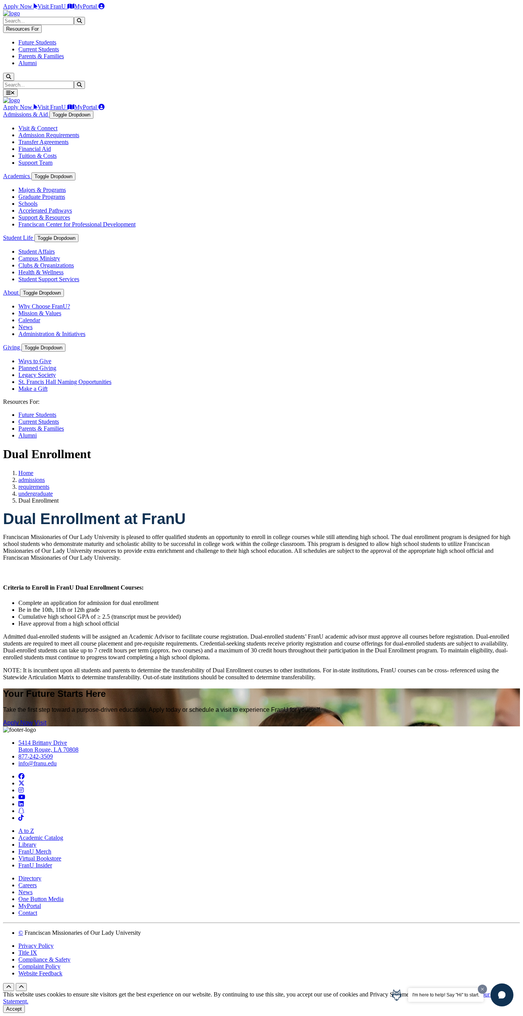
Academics (17, 176)
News (25, 327)
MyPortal (86, 6)
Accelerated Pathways (45, 210)
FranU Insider (35, 865)
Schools (28, 203)
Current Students (38, 49)
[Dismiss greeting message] (482, 989)
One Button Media (41, 899)
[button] (501, 994)
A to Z (26, 831)
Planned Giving (37, 368)
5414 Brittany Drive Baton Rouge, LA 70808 (48, 746)
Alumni (27, 63)
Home (25, 473)
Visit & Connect (37, 128)
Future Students (37, 42)
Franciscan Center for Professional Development (77, 224)
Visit (40, 722)
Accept (14, 1009)
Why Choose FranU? (44, 306)
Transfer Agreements (43, 142)
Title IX (27, 952)
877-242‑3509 (35, 756)
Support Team (35, 162)
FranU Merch (34, 851)
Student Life (18, 237)
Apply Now (18, 6)
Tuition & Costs (37, 155)
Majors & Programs (42, 190)
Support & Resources (44, 217)
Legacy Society (37, 375)
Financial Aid (34, 149)
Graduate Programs (41, 196)
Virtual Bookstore (39, 858)
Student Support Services (48, 279)
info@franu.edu (37, 763)
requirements (33, 486)
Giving (12, 347)
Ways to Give (34, 361)
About (11, 292)
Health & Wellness (41, 272)
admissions (31, 480)
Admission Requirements (48, 135)
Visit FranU (52, 6)
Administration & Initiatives (51, 334)
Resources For (22, 29)
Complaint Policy (39, 966)
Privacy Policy (36, 945)
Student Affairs (36, 251)
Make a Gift (32, 388)
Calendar (29, 320)
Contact (27, 912)
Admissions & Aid (26, 114)
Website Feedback (40, 973)
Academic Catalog (40, 837)
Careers (27, 885)
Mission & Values (39, 313)
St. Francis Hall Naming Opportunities (64, 382)
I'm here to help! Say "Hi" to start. (445, 995)
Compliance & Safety (44, 959)
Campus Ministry (39, 258)
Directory (29, 878)
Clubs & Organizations (46, 265)
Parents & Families (41, 56)
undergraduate (35, 493)
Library (27, 844)
